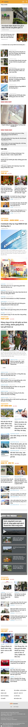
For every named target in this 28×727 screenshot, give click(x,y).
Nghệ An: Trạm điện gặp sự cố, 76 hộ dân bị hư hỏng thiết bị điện (18, 210)
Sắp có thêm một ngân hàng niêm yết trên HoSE (14, 309)
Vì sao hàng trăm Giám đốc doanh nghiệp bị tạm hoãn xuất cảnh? (18, 602)
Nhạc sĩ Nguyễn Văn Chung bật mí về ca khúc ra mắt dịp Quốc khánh (18, 680)
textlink (4, 367)
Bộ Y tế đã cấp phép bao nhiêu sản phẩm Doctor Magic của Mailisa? (6, 596)
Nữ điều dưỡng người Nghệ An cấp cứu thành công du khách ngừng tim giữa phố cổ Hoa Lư (18, 617)
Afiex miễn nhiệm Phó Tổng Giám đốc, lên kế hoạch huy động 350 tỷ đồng (13, 139)
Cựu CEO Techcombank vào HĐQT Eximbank (13, 298)
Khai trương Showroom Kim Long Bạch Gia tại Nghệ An (18, 662)
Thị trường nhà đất (5, 418)
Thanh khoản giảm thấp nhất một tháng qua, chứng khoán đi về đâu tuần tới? (13, 304)
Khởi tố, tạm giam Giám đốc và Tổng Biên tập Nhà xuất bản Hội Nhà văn (13, 374)
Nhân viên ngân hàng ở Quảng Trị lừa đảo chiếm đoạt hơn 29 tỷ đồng (12, 393)
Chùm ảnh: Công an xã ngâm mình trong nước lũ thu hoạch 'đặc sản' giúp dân (19, 558)
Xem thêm (9, 173)
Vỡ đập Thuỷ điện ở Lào (17, 4)
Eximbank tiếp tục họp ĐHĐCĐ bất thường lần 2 (13, 44)
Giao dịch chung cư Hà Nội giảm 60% (18, 437)
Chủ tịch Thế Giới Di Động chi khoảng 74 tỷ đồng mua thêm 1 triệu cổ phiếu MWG (17, 79)
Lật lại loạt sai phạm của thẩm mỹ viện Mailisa (20, 595)
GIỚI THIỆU (16, 706)
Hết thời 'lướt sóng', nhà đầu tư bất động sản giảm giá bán (18, 455)
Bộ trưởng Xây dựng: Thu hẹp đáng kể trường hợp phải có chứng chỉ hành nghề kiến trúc (18, 204)
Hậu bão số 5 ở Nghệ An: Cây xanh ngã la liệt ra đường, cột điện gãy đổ (18, 567)
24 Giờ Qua (5, 579)
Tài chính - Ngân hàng (10, 220)
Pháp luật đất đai (18, 419)
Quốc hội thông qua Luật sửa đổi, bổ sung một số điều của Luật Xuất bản (17, 70)
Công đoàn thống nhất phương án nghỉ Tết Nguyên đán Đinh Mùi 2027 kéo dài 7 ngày (21, 190)
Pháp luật (5, 319)
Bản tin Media (9, 515)
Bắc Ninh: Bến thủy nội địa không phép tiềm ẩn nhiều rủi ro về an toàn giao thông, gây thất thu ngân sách (18, 672)
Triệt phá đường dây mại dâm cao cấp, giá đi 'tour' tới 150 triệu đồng (13, 387)
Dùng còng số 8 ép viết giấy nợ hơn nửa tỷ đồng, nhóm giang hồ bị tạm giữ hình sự (17, 53)
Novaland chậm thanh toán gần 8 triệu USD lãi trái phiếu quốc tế (13, 27)
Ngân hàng (3, 284)
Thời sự (4, 173)
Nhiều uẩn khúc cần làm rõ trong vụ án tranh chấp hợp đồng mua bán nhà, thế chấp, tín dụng (21, 426)
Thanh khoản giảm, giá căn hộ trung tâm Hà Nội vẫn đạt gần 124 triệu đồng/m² (18, 446)
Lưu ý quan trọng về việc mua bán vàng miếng (13, 314)
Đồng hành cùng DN (5, 476)
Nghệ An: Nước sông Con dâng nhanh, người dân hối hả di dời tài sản (18, 539)
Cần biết (4, 631)
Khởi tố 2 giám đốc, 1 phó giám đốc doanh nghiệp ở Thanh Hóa (17, 362)
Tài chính (3, 312)
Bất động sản (6, 406)
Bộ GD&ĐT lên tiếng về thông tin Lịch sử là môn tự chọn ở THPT (18, 196)
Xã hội (2, 186)
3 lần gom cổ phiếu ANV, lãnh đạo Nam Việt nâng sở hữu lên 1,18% (13, 166)
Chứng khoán (4, 301)
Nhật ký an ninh (13, 359)
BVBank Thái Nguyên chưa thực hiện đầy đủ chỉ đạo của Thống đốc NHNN (14, 292)
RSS (11, 706)
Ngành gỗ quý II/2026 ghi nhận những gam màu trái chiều (17, 95)
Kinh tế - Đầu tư (7, 463)
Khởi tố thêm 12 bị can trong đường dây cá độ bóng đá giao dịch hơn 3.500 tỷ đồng (13, 144)
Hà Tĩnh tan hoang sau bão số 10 (19, 548)
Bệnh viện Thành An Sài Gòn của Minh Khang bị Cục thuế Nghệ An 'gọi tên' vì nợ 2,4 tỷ (18, 610)
